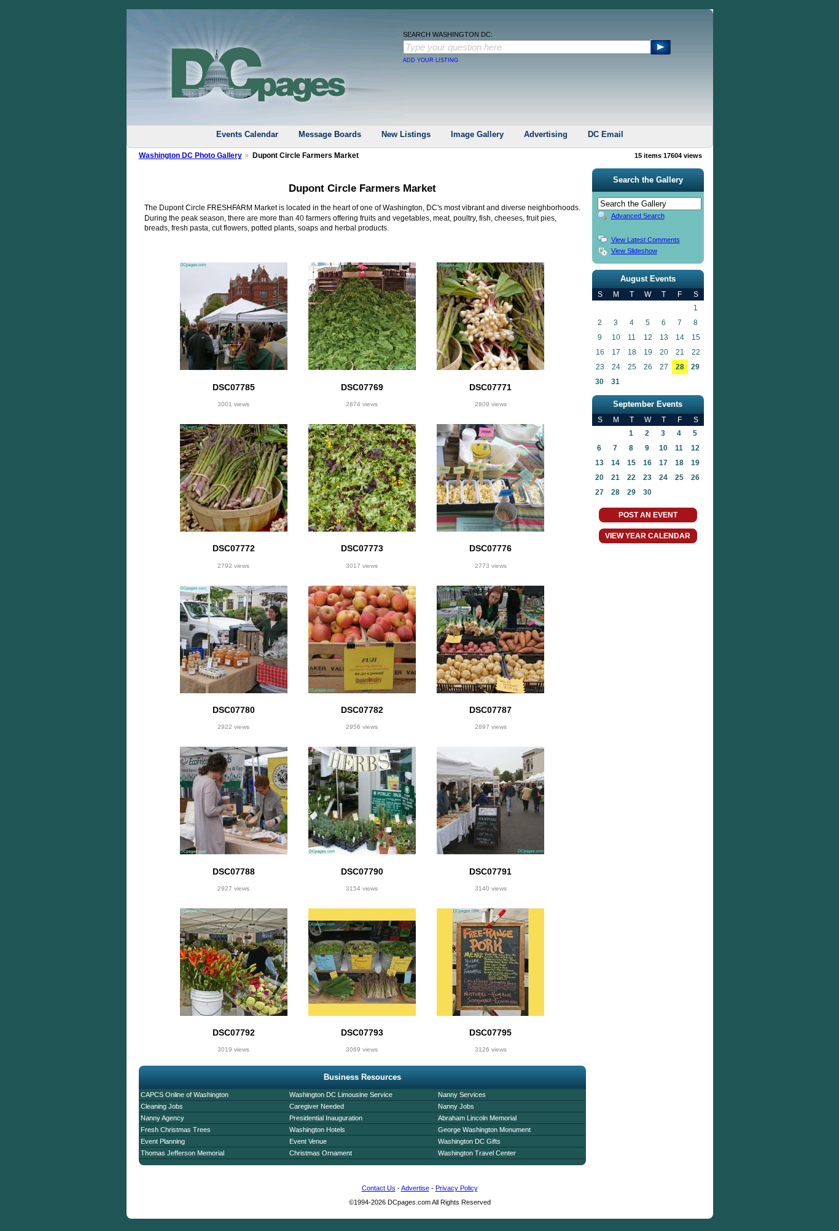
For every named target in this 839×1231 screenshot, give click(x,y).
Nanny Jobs (456, 1106)
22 (631, 477)
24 (663, 477)
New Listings (406, 134)
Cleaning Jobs (162, 1106)
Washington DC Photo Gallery (190, 155)
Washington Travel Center (477, 1153)
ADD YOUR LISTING (430, 60)
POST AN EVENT (648, 515)
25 (679, 477)
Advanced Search (638, 215)
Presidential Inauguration (325, 1118)
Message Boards (330, 134)
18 (679, 462)
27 (599, 492)
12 (695, 448)
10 (663, 448)
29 (695, 367)
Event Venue (308, 1141)
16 (647, 462)
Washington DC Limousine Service (340, 1094)
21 (615, 477)
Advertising (546, 134)
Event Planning (163, 1141)
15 (631, 462)
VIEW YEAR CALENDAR (647, 536)
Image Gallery (477, 134)
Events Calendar (247, 134)
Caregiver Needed (316, 1106)
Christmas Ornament (320, 1153)
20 (599, 477)
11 (679, 448)
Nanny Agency (162, 1118)
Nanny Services (462, 1094)
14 (615, 462)
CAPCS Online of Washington (184, 1094)
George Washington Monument (484, 1129)
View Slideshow (634, 250)
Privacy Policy (456, 1188)
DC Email (605, 134)
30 (599, 381)
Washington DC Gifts (469, 1141)
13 (599, 462)
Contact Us (379, 1188)
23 (647, 477)
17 (663, 462)
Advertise (415, 1188)
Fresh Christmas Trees (176, 1129)
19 (695, 462)
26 (695, 477)
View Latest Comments (645, 239)
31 (615, 381)
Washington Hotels (317, 1129)
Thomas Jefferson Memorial (182, 1153)
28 (680, 367)
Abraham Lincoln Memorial (477, 1118)
